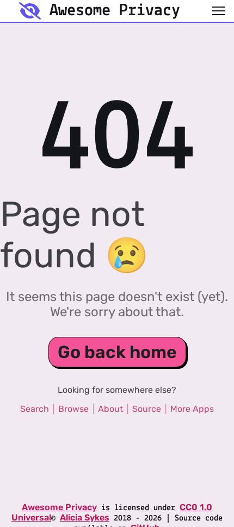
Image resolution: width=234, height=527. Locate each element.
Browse (73, 409)
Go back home (117, 352)
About (110, 409)
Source (146, 409)
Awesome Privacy (59, 507)
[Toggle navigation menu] (219, 11)
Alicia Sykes (84, 517)
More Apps (192, 409)
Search (34, 409)
